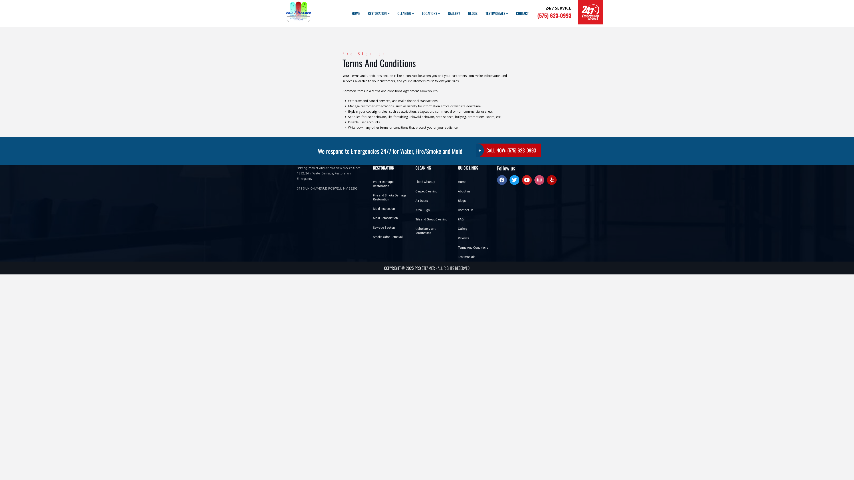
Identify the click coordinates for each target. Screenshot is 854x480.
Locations (429, 13)
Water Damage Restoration (383, 184)
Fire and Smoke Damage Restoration (389, 197)
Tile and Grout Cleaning (431, 219)
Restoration (377, 13)
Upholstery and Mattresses (425, 230)
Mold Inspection (384, 208)
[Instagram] (539, 180)
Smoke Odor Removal (388, 237)
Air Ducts (421, 200)
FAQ (461, 219)
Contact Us (465, 210)
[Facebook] (502, 180)
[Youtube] (527, 180)
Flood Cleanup (425, 182)
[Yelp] (552, 180)
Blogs (472, 13)
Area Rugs (422, 210)
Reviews (463, 238)
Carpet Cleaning (426, 191)
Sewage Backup (384, 227)
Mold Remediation (385, 218)
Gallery (454, 13)
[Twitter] (514, 180)
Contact (522, 13)
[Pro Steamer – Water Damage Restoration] (298, 13)
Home (356, 13)
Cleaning (404, 13)
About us (464, 191)
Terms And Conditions (473, 247)
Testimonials (495, 13)
